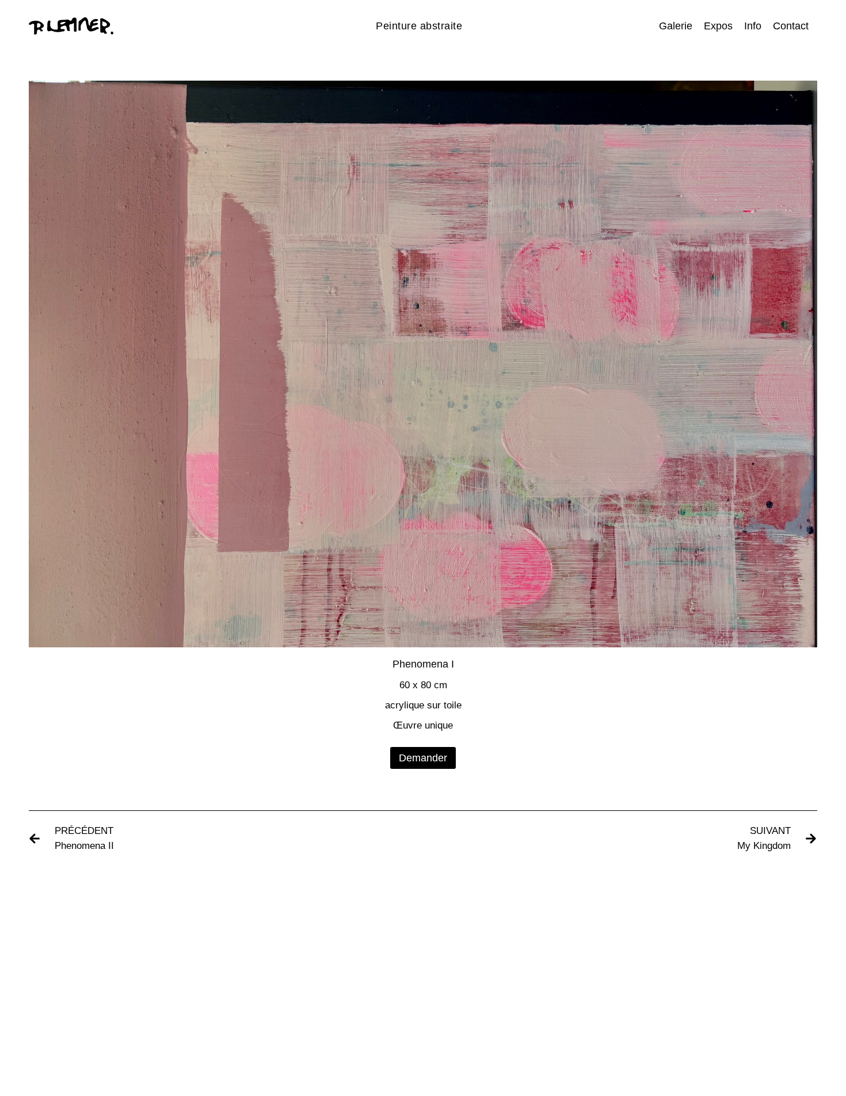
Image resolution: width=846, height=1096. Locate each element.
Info (752, 26)
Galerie (675, 26)
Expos (718, 26)
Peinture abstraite (419, 26)
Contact (791, 26)
